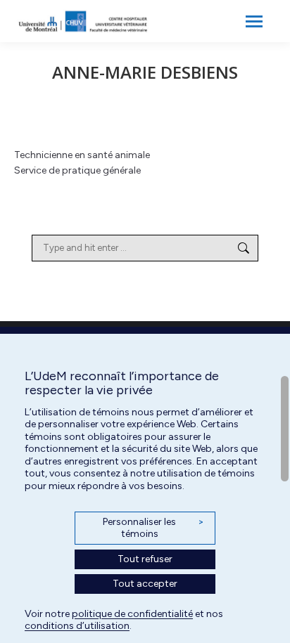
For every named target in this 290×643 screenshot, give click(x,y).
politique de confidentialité (132, 614)
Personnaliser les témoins (153, 528)
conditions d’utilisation (77, 626)
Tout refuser (145, 559)
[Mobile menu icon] (254, 21)
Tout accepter (145, 584)
